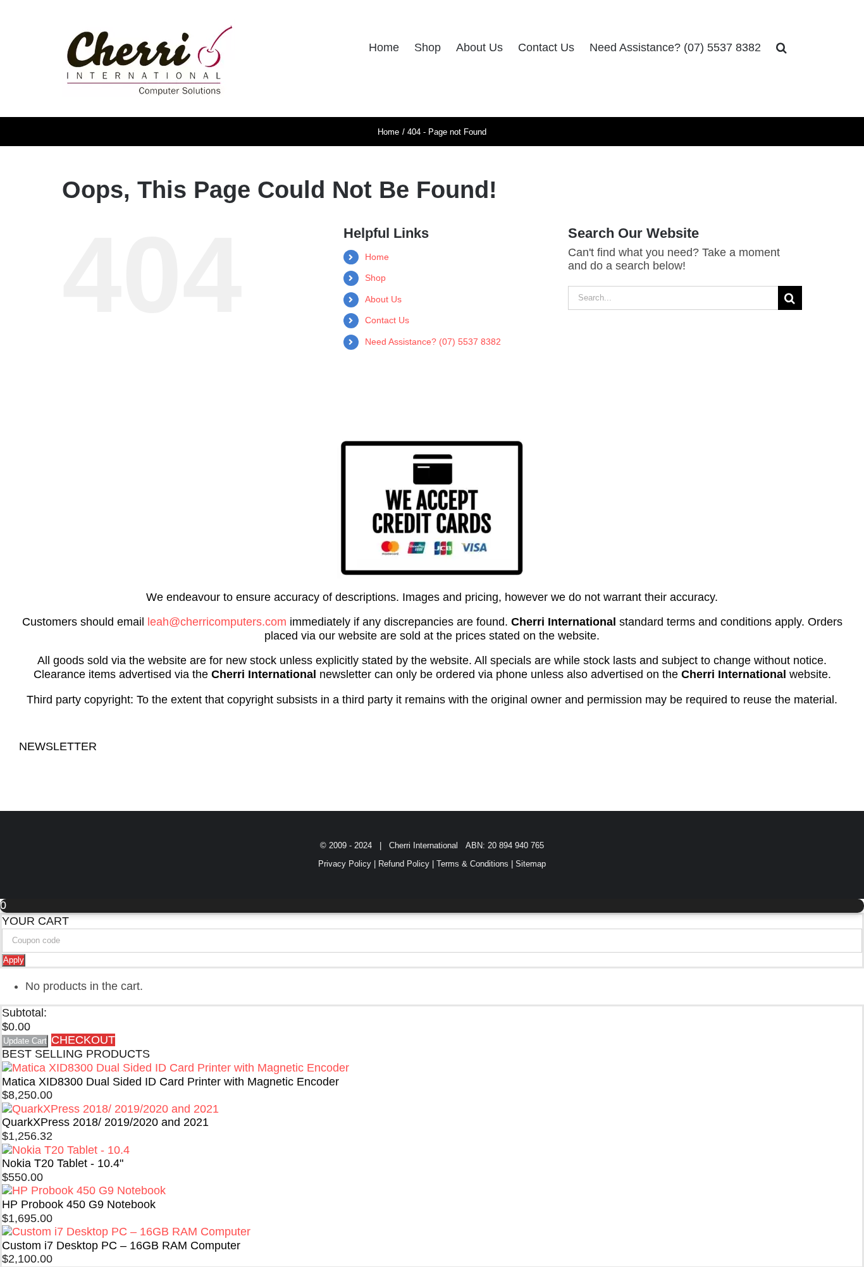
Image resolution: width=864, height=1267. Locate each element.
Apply (13, 960)
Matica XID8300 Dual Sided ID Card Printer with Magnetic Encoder (170, 1081)
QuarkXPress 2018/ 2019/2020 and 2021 (105, 1122)
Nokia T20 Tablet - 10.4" (62, 1163)
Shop (375, 278)
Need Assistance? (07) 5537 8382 (433, 342)
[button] (781, 47)
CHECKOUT (83, 1040)
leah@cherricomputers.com (217, 621)
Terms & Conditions (472, 863)
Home (377, 257)
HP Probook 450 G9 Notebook (79, 1204)
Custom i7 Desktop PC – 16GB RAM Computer (121, 1245)
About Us (383, 299)
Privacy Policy (344, 863)
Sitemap (530, 863)
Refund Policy (403, 863)
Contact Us (387, 320)
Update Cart (25, 1041)
